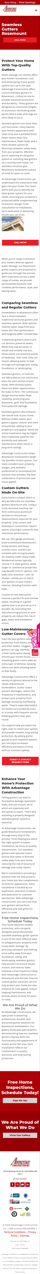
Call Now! (20, 40)
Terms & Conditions (15, 1232)
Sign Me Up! (20, 1100)
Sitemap (24, 1235)
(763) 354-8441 (21, 1179)
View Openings (27, 2)
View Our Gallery (20, 1135)
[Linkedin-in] (27, 1184)
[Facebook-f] (12, 1184)
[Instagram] (17, 1184)
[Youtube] (22, 1184)
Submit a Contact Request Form (20, 760)
